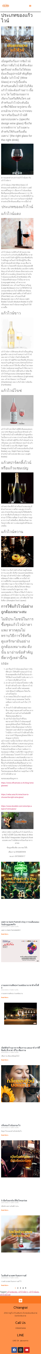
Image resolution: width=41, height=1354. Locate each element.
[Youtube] (27, 1350)
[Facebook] (14, 1350)
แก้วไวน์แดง (34, 1292)
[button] (30, 5)
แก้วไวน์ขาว (23, 1292)
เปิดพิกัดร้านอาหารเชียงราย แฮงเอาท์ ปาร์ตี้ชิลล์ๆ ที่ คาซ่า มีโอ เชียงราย (20, 1049)
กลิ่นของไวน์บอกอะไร (10, 1125)
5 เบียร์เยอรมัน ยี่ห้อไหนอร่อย (14, 1200)
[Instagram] (20, 1350)
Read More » (5, 934)
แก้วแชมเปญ (12, 1292)
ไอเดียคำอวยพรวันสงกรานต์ (13, 1275)
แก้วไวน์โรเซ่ (5, 1294)
